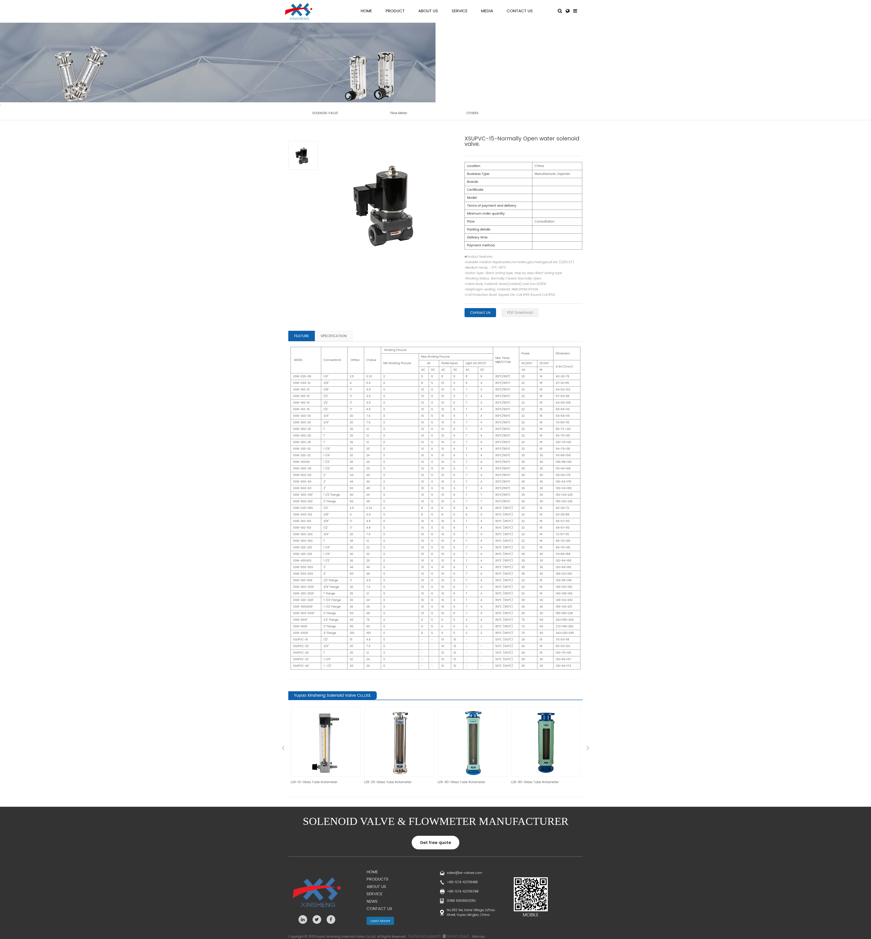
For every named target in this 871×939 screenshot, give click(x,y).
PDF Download (520, 313)
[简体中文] (568, 11)
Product (395, 11)
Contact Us (520, 11)
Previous (283, 748)
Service (459, 11)
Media (487, 11)
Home (366, 11)
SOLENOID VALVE (325, 113)
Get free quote (435, 842)
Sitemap (478, 936)
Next (588, 748)
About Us (428, 11)
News (372, 901)
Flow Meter (398, 113)
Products (377, 879)
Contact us (379, 908)
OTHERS (472, 113)
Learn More (380, 921)
